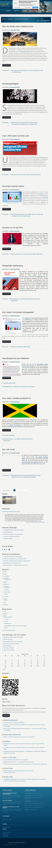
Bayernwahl (17, 254)
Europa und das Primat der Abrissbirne (12, 759)
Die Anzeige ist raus (16, 563)
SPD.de (12, 290)
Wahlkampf (33, 477)
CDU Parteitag (28, 214)
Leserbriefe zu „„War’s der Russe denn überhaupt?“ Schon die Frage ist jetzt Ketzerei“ (21, 724)
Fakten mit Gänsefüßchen (16, 556)
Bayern (13, 254)
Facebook (7, 549)
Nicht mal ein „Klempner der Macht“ (11, 536)
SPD (13, 72)
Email (9, 549)
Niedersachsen (12, 383)
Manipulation (37, 70)
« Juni (3, 669)
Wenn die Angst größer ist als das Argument (13, 534)
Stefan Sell (8, 777)
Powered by (16, 7)
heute (46, 334)
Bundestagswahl (8, 617)
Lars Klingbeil (14, 216)
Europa (5, 571)
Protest (19, 216)
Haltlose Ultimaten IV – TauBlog (10, 565)
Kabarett (5, 582)
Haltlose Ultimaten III (23, 565)
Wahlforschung (17, 72)
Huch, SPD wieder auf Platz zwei (15, 136)
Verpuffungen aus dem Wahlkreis (15, 358)
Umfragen (46, 197)
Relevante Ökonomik (12, 735)
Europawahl (24, 70)
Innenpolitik (6, 122)
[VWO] (19, 7)
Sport (4, 602)
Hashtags (7, 589)
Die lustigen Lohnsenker (8, 647)
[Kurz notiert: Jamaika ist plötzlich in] (20, 411)
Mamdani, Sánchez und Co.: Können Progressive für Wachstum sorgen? (19, 743)
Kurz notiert (5, 346)
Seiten (4, 615)
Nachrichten (6, 586)
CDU (23, 214)
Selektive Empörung (8, 532)
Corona (6, 619)
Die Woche (7, 587)
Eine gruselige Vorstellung (32, 809)
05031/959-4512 (5, 834)
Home (38, 20)
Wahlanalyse (40, 276)
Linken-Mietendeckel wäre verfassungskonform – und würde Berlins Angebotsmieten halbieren (24, 751)
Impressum (11, 844)
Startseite (5, 844)
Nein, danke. (28, 7)
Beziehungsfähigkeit (10, 84)
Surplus (7, 741)
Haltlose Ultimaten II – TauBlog (30, 807)
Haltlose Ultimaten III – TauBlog (30, 805)
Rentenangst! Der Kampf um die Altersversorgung (15, 625)
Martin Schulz (15, 477)
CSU (22, 254)
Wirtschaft (5, 604)
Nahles (41, 70)
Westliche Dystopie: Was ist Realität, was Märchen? (14, 770)
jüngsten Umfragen (26, 51)
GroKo (31, 70)
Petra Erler (8, 768)
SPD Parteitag (20, 346)
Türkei (21, 477)
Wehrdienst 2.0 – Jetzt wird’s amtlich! (18, 558)
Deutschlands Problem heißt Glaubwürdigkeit (14, 530)
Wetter (6, 594)
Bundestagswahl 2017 (16, 298)
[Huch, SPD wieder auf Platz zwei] (20, 148)
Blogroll (5, 613)
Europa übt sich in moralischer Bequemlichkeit (20, 560)
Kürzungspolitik (15, 124)
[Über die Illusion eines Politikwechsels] (20, 39)
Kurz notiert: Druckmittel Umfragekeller (18, 312)
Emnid (43, 157)
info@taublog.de (5, 835)
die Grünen (14, 70)
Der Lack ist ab (8, 449)
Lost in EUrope (10, 757)
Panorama (5, 298)
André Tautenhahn (15, 30)
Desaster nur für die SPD (12, 228)
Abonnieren (6, 715)
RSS (3, 549)
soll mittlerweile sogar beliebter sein (31, 462)
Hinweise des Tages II (8, 722)
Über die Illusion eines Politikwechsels (17, 26)
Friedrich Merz (40, 214)
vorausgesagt (41, 193)
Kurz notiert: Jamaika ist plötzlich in (16, 398)
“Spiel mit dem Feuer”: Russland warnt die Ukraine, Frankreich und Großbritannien (21, 764)
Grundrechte (6, 576)
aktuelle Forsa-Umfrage (15, 425)
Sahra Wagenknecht (23, 124)
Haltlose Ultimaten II (40, 805)
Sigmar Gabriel (34, 298)
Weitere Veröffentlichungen (9, 630)
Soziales (5, 598)
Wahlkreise (32, 386)
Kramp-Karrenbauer (33, 122)
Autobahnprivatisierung (17, 214)
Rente (6, 600)
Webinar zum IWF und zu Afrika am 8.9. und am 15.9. (15, 737)
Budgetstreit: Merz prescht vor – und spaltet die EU (14, 761)
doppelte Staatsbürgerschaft (30, 475)
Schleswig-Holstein (24, 438)
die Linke (19, 70)
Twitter (5, 549)
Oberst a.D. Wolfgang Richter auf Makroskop (35, 522)
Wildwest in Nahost (8, 538)
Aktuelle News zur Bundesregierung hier (11, 511)
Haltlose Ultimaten (40, 807)
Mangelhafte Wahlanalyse (12, 266)
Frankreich (34, 214)
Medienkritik (6, 70)
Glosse (4, 574)
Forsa (28, 70)
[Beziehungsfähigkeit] (20, 96)
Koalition (27, 122)
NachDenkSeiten (11, 720)
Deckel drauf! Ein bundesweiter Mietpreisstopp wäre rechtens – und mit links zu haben (22, 728)
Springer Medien (26, 174)
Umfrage (27, 318)
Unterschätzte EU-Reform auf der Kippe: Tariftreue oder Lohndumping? (18, 747)
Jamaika (18, 438)
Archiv (4, 611)
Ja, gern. (35, 7)
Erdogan (39, 475)
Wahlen (32, 174)
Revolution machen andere (13, 186)
